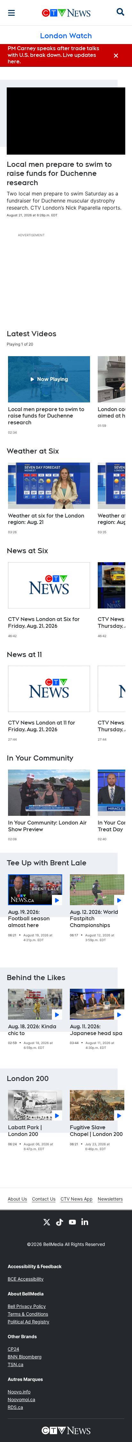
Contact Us (43, 1199)
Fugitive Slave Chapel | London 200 (96, 1130)
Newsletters (110, 1199)
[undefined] (49, 395)
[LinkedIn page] (85, 1222)
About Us (17, 1199)
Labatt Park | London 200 (25, 1130)
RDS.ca (15, 1407)
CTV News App (77, 1199)
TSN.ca (15, 1364)
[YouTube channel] (72, 1222)
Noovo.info (19, 1391)
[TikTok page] (59, 1222)
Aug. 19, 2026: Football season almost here (29, 919)
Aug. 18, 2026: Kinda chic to (32, 1029)
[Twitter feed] (47, 1222)
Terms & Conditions (28, 1314)
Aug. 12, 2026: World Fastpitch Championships (94, 919)
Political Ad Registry (28, 1321)
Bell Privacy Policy (27, 1306)
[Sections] (11, 12)
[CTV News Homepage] (66, 13)
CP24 (13, 1349)
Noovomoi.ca (21, 1399)
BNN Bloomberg (25, 1356)
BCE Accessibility (26, 1279)
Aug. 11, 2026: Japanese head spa (96, 1029)
